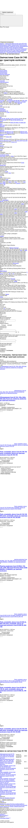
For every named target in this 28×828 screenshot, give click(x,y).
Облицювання (3, 45)
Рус (3, 801)
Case (14, 50)
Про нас (2, 798)
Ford (4, 51)
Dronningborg (22, 50)
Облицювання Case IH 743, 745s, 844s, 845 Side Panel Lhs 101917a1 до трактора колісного (7, 756)
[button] (14, 34)
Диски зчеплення (13, 47)
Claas (17, 50)
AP (11, 50)
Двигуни (14, 43)
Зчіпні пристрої (11, 48)
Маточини (17, 48)
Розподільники (23, 45)
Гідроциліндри (15, 45)
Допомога (7, 798)
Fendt (1, 51)
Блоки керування (4, 46)
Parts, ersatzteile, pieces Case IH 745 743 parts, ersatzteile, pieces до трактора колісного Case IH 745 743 (13, 453)
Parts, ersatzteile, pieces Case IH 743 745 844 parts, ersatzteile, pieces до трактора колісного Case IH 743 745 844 (13, 515)
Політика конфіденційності (17, 804)
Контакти (12, 798)
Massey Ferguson (16, 51)
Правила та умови (5, 804)
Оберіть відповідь (5, 473)
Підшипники (23, 48)
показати (3, 349)
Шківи (9, 45)
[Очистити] (0, 68)
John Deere (9, 51)
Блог (21, 805)
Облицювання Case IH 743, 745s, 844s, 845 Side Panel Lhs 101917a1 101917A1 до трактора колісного (13, 398)
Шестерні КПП (20, 43)
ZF (5, 52)
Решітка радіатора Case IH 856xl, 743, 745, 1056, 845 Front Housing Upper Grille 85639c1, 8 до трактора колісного (7, 762)
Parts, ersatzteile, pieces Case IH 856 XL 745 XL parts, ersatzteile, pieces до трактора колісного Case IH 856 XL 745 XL (13, 690)
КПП (25, 43)
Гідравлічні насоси (14, 46)
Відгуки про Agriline (15, 805)
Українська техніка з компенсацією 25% (14, 806)
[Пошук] (11, 20)
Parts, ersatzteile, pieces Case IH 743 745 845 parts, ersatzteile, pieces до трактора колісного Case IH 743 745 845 (13, 730)
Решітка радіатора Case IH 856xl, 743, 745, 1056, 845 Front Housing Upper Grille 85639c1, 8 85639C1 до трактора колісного (13, 568)
